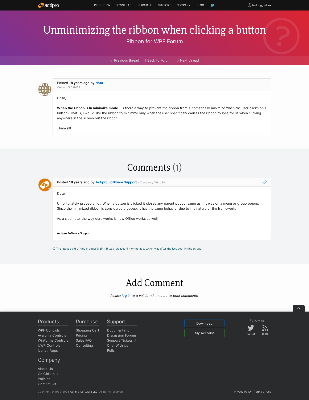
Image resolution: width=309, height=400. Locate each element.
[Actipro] (48, 5)
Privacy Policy (243, 391)
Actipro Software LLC (84, 391)
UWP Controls (49, 345)
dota (99, 83)
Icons (42, 350)
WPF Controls (49, 330)
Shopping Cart (87, 330)
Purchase (87, 321)
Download (204, 323)
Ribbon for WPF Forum (154, 41)
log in (126, 295)
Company (49, 360)
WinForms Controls (53, 340)
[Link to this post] (265, 182)
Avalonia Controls (52, 335)
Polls (111, 350)
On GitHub (47, 374)
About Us (45, 369)
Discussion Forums (122, 335)
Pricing (81, 335)
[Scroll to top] (299, 308)
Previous (126, 60)
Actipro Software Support (116, 182)
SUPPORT (164, 5)
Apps (54, 350)
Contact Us (47, 384)
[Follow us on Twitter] (213, 5)
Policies (44, 379)
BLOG (200, 5)
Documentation (119, 330)
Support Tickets (120, 340)
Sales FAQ (84, 340)
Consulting (84, 345)
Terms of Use (262, 391)
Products (48, 321)
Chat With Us (117, 345)
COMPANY (183, 5)
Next (189, 60)
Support (116, 321)
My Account (204, 333)
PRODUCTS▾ (102, 5)
